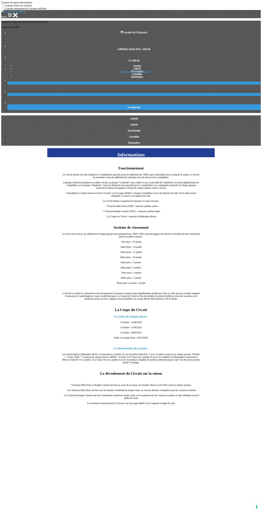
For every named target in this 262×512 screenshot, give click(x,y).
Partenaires (137, 76)
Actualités (137, 74)
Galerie (137, 68)
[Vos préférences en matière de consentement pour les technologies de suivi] (257, 507)
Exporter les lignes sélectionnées (16, 2)
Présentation (134, 130)
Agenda (137, 65)
